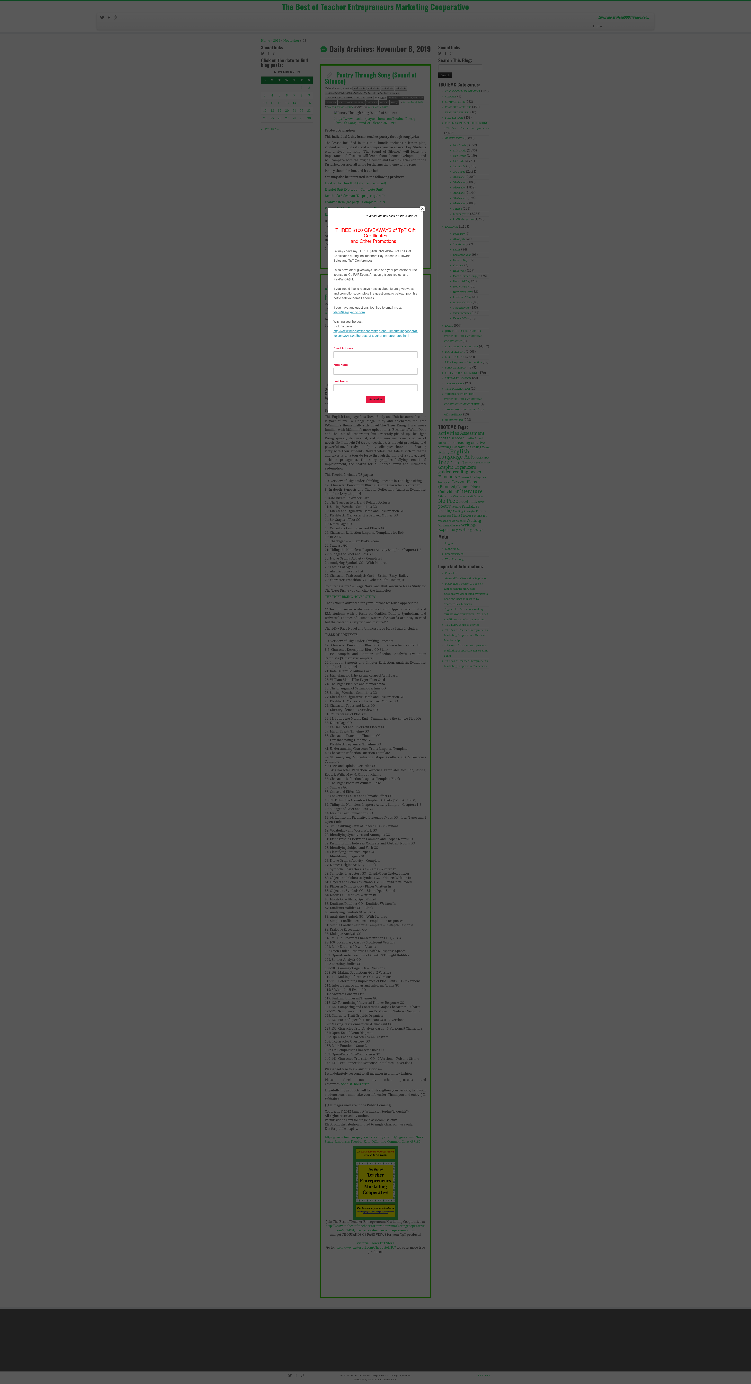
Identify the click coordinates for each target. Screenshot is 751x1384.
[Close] (422, 209)
